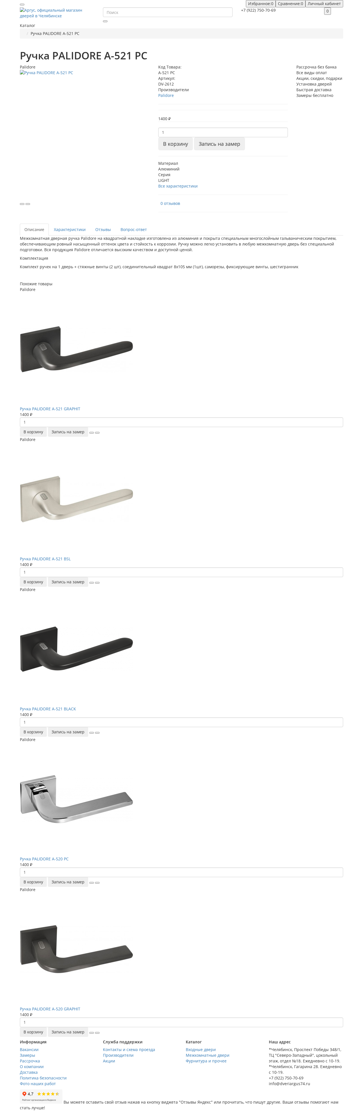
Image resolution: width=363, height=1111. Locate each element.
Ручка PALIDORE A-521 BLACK (48, 708)
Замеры (27, 1055)
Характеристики (70, 229)
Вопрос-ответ (134, 229)
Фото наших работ (38, 1083)
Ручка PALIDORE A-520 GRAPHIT (50, 1009)
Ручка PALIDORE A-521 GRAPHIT (50, 408)
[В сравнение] (28, 204)
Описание (34, 229)
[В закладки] (22, 204)
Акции (109, 1061)
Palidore (166, 95)
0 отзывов (170, 203)
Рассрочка (30, 1061)
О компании (32, 1066)
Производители (118, 1055)
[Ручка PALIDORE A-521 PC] (85, 135)
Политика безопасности (43, 1078)
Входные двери (201, 1049)
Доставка (29, 1072)
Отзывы (103, 229)
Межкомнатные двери (207, 1055)
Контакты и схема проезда (129, 1049)
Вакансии (29, 1049)
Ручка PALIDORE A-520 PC (44, 859)
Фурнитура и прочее (206, 1061)
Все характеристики (178, 186)
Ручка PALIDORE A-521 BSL (45, 558)
